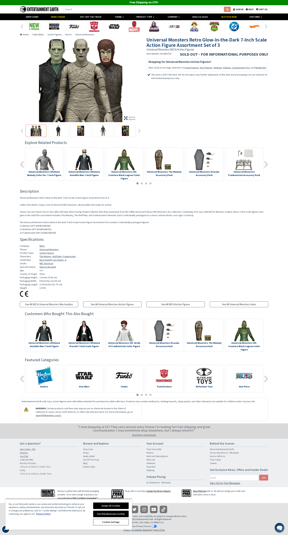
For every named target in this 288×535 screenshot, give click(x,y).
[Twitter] (134, 509)
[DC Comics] (234, 26)
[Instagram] (144, 509)
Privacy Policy (43, 514)
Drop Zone (88, 449)
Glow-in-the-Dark (48, 266)
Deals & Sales (200, 16)
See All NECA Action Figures (175, 304)
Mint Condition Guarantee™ (85, 498)
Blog (85, 463)
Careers (213, 463)
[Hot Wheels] (254, 26)
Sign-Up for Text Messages (225, 483)
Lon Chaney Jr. (60, 259)
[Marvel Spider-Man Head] (134, 26)
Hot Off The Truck (90, 16)
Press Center (215, 459)
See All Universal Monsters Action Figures (112, 304)
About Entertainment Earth (222, 449)
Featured (255, 16)
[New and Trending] (34, 26)
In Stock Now (229, 16)
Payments (150, 466)
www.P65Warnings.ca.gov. (49, 415)
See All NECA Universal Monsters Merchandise (49, 304)
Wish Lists (150, 459)
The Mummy (45, 256)
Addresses (150, 463)
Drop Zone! (32, 16)
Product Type (144, 16)
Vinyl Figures (206, 67)
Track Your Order (154, 449)
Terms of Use (159, 530)
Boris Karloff (46, 259)
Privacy (126, 530)
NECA (42, 245)
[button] (279, 528)
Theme (118, 16)
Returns (149, 452)
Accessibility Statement (142, 530)
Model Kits (260, 67)
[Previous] (22, 26)
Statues (227, 67)
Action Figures (191, 67)
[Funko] (74, 26)
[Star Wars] (114, 26)
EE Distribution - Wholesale (158, 482)
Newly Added (58, 16)
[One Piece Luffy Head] (194, 26)
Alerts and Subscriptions (157, 456)
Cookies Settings (111, 522)
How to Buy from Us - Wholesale (224, 452)
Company (173, 16)
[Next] (266, 26)
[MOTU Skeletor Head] (154, 26)
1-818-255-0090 (26, 459)
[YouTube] (154, 509)
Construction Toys (241, 67)
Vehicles (218, 67)
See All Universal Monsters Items (239, 304)
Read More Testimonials (144, 435)
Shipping (150, 470)
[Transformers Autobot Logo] (94, 26)
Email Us (24, 452)
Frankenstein (69, 256)
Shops (86, 452)
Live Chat (24, 456)
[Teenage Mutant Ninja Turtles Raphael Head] (214, 26)
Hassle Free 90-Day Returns (158, 491)
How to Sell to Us (217, 456)
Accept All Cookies (111, 505)
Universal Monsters (49, 249)
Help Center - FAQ (28, 449)
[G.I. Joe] (174, 26)
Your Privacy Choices (141, 526)
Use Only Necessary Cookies (111, 514)
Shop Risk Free (199, 491)
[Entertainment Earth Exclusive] (54, 26)
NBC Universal (46, 263)
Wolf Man (57, 256)
